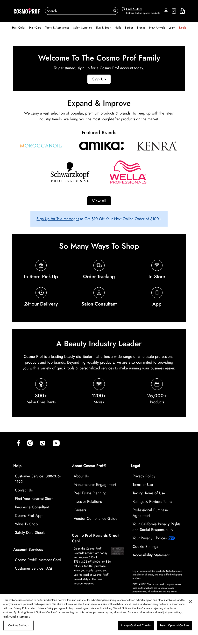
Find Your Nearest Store (34, 498)
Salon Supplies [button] (82, 27)
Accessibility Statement (151, 555)
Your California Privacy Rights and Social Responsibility (156, 526)
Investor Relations (88, 501)
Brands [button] (141, 27)
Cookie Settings (145, 546)
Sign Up (99, 79)
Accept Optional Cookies (136, 625)
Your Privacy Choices (150, 538)
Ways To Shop (26, 524)
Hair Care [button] (35, 27)
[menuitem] (18, 27)
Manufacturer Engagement (95, 484)
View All (99, 201)
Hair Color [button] (18, 27)
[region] (99, 614)
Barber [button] (129, 27)
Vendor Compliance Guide (95, 518)
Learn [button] (172, 27)
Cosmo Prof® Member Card (38, 560)
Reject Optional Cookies (174, 625)
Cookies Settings (18, 625)
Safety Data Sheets (30, 532)
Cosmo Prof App (28, 515)
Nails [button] (118, 27)
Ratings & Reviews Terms (152, 501)
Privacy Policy (144, 476)
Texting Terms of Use (149, 493)
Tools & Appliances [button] (57, 27)
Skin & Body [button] (103, 27)
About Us (81, 476)
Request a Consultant (32, 507)
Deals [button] (182, 27)
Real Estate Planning (90, 493)
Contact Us (24, 490)
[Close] (190, 601)
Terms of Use (143, 484)
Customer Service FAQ (33, 568)
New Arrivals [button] (157, 27)
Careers (80, 510)
